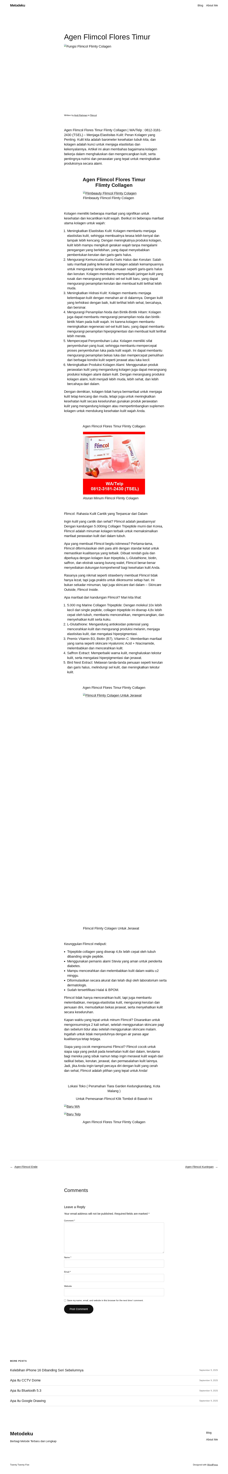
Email (67, 1272)
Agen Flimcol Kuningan (199, 1166)
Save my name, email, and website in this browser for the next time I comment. (105, 1300)
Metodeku (17, 5)
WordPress (212, 1464)
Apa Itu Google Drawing (28, 1401)
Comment (69, 1220)
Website (68, 1286)
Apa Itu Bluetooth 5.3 (25, 1390)
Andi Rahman (80, 115)
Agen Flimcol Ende (26, 1166)
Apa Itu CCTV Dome (25, 1380)
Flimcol (93, 115)
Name (67, 1257)
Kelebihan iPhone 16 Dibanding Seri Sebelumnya (46, 1370)
